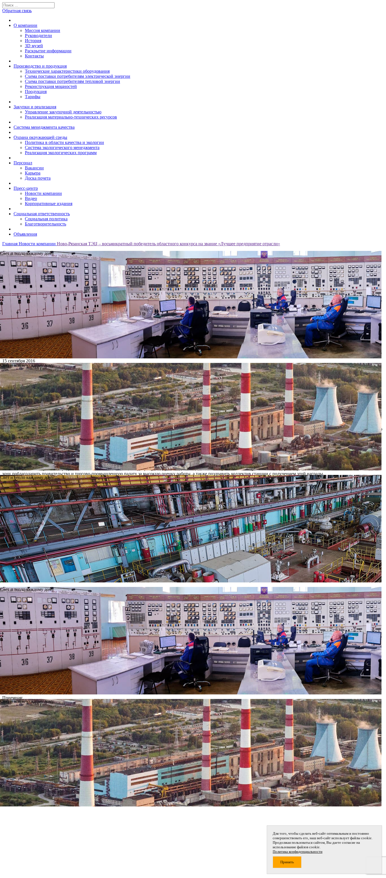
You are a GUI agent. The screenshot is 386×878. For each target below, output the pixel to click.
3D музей (34, 45)
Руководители (38, 35)
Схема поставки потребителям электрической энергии (77, 76)
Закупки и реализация (35, 106)
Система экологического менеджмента (62, 147)
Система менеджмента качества (44, 127)
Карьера (32, 173)
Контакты (34, 55)
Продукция (36, 91)
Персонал (23, 162)
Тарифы (32, 96)
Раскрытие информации (48, 50)
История (33, 40)
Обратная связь (17, 10)
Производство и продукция (40, 66)
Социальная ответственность (42, 213)
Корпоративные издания (48, 203)
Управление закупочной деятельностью (63, 111)
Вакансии (34, 167)
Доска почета (38, 178)
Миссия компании (42, 30)
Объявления (25, 234)
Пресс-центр (26, 188)
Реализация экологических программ (61, 152)
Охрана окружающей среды (40, 137)
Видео (31, 198)
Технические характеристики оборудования (67, 71)
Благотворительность (45, 223)
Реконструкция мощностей (51, 86)
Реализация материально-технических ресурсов (71, 117)
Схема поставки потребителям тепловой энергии (72, 81)
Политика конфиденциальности (297, 851)
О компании (25, 25)
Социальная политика (46, 218)
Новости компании (43, 193)
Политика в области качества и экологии (64, 142)
